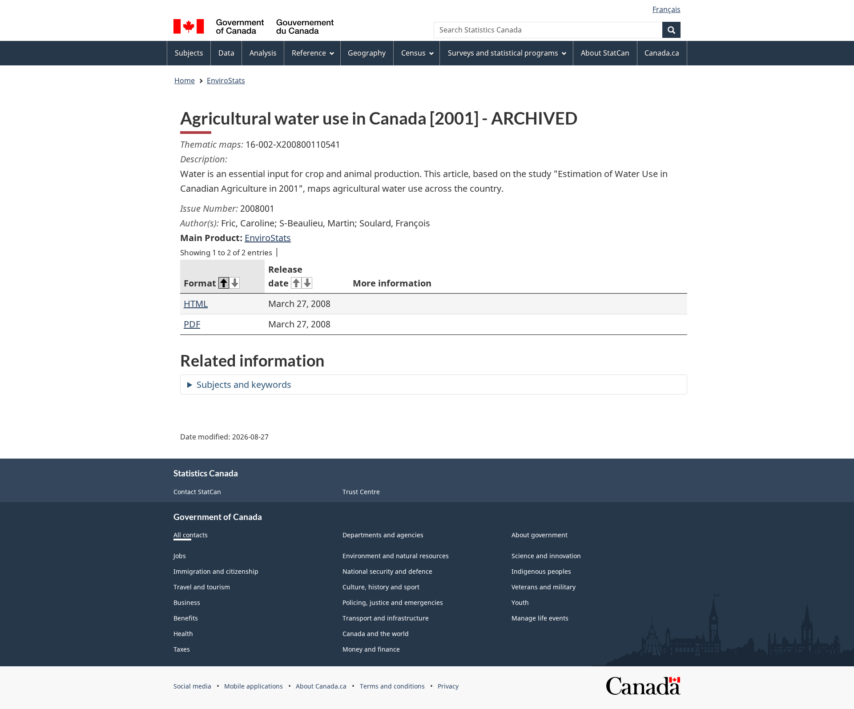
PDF (192, 324)
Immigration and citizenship (215, 571)
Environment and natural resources (395, 556)
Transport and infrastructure (385, 618)
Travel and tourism (201, 587)
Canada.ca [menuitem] (662, 53)
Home (184, 80)
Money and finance (371, 649)
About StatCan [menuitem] (605, 53)
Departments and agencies (382, 535)
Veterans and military (544, 587)
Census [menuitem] (413, 53)
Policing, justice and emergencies (392, 602)
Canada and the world (375, 633)
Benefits (185, 618)
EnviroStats (226, 80)
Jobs (179, 556)
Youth (520, 602)
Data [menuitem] (226, 53)
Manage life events (540, 618)
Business (186, 602)
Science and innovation (546, 556)
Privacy (448, 686)
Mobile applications (253, 686)
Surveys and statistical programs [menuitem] (503, 53)
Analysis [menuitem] (263, 53)
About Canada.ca (321, 686)
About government (540, 535)
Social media (192, 686)
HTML (196, 304)
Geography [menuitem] (367, 53)
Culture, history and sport (380, 587)
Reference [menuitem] (309, 53)
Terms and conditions (392, 686)
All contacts (190, 535)
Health (183, 633)
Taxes (181, 649)
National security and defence (387, 571)
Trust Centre (361, 491)
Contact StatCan (197, 491)
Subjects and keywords (244, 385)
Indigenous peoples (541, 571)
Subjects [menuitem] (189, 53)
